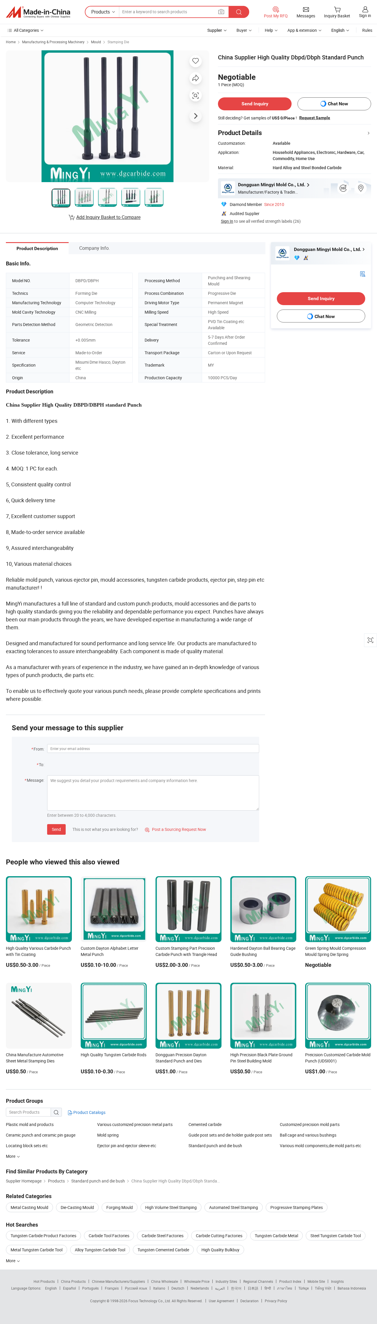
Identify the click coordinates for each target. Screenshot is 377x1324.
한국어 (236, 1288)
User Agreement (221, 1300)
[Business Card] (362, 273)
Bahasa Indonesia (352, 1288)
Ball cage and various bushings (308, 1135)
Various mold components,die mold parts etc (320, 1145)
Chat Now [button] (338, 104)
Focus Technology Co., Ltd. (150, 1300)
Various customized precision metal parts (135, 1124)
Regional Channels (258, 1281)
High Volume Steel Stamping (171, 1207)
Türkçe (303, 1288)
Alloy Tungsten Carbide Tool (100, 1250)
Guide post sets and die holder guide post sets (230, 1135)
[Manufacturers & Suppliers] (38, 12)
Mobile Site (316, 1281)
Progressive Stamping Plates (296, 1207)
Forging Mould (119, 1207)
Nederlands (200, 1288)
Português (90, 1288)
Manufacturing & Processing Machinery (53, 41)
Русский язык (136, 1288)
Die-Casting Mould (77, 1207)
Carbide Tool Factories (109, 1235)
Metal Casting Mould (29, 1207)
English (51, 1288)
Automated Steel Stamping (233, 1207)
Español (69, 1288)
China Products (73, 1281)
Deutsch (177, 1288)
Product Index (290, 1281)
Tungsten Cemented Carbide (163, 1250)
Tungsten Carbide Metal (276, 1235)
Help (269, 30)
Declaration (249, 1300)
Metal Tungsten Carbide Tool (36, 1250)
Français (112, 1288)
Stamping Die (118, 41)
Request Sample (314, 117)
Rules (367, 30)
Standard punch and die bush (215, 1145)
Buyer (242, 30)
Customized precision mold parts (310, 1124)
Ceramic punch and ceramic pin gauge (40, 1135)
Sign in (365, 15)
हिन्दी (267, 1288)
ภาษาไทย (284, 1288)
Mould (96, 41)
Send (56, 829)
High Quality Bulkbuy (220, 1250)
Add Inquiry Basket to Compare (108, 217)
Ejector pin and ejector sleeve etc (126, 1145)
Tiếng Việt (323, 1288)
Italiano (159, 1288)
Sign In (227, 221)
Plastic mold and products (30, 1124)
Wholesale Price (196, 1281)
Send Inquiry (255, 104)
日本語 (253, 1288)
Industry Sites (226, 1281)
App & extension (302, 30)
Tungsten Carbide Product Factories (43, 1235)
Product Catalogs (88, 1112)
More (11, 1260)
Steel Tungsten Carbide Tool (335, 1235)
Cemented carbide (204, 1124)
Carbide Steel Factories (162, 1235)
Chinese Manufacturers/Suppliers (118, 1281)
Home (11, 41)
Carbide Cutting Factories (219, 1235)
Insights (337, 1281)
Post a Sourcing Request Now (175, 829)
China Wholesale (164, 1281)
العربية (220, 1288)
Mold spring (108, 1135)
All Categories (26, 30)
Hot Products (44, 1281)
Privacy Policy (276, 1300)
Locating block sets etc (27, 1145)
